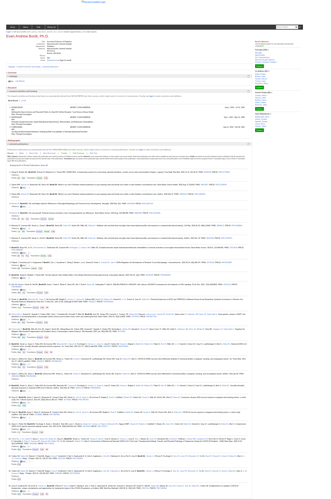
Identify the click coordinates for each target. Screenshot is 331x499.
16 (29, 228)
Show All (44, 165)
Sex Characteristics (262, 57)
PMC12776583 (224, 172)
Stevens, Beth (260, 98)
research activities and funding (28, 67)
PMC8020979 (95, 388)
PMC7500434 (75, 473)
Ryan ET (209, 456)
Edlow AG (92, 226)
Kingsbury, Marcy (261, 83)
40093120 (183, 194)
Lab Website (20, 81)
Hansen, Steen (260, 126)
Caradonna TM (202, 439)
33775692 (67, 400)
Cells (45, 178)
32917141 (145, 488)
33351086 (33, 444)
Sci (24, 292)
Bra (23, 219)
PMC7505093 (78, 458)
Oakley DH (133, 314)
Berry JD (202, 314)
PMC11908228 (199, 194)
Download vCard (53, 60)
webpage (11, 67)
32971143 (61, 458)
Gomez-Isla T (151, 314)
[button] (299, 27)
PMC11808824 (236, 226)
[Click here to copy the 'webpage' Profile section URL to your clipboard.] (248, 76)
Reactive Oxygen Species (265, 60)
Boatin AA (87, 424)
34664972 (40, 361)
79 (29, 349)
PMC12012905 (154, 213)
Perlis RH (66, 226)
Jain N (113, 262)
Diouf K (112, 397)
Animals (39, 178)
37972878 (233, 248)
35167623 (227, 284)
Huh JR (163, 344)
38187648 (210, 238)
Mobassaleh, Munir (262, 117)
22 (29, 491)
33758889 (38, 415)
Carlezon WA (86, 248)
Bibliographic (14, 140)
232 (28, 446)
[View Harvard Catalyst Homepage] (94, 1)
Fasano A (123, 344)
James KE (80, 299)
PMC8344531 (108, 302)
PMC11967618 (147, 204)
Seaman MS (35, 441)
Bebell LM (99, 299)
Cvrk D (78, 397)
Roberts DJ (108, 299)
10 (29, 253)
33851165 (15, 376)
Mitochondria (260, 55)
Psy (27, 219)
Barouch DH (45, 441)
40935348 (207, 172)
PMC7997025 (83, 400)
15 (29, 334)
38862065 (138, 213)
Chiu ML (106, 456)
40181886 (130, 204)
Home (12, 27)
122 (28, 429)
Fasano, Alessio (261, 79)
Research (12, 88)
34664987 (107, 346)
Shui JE (176, 456)
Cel (19, 231)
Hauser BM (191, 439)
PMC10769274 (226, 238)
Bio (19, 178)
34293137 (92, 302)
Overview (12, 73)
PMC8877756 (151, 317)
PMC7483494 (161, 488)
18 (29, 319)
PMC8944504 (165, 275)
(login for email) (65, 60)
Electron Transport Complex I (266, 62)
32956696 (58, 473)
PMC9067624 (56, 361)
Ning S (66, 486)
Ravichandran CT (39, 248)
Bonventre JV (194, 456)
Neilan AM (24, 456)
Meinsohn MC (33, 299)
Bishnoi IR (25, 185)
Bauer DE (90, 284)
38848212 (220, 226)
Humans (43, 219)
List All (23, 101)
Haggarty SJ (218, 329)
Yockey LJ (71, 299)
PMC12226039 (221, 185)
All (18, 219)
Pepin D (42, 299)
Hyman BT (161, 314)
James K (100, 344)
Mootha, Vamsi (260, 100)
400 (28, 402)
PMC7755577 (102, 426)
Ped (19, 464)
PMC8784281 (123, 346)
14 (29, 278)
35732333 (210, 262)
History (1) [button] (51, 27)
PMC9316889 (226, 262)
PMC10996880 (17, 250)
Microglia (258, 53)
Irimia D (225, 456)
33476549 (86, 426)
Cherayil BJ (105, 262)
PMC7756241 (49, 444)
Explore (259, 66)
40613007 (204, 185)
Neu (23, 337)
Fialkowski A (115, 471)
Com (19, 307)
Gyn (19, 405)
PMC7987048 (54, 415)
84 (29, 364)
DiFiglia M (200, 329)
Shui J (137, 439)
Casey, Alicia (260, 124)
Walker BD (55, 441)
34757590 (121, 331)
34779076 (135, 317)
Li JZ (124, 299)
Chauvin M (72, 344)
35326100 (149, 275)
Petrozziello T (17, 314)
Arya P (54, 456)
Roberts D (142, 424)
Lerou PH (152, 439)
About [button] (25, 27)
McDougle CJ (75, 248)
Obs (24, 405)
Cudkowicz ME (192, 314)
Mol (23, 231)
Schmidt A (173, 439)
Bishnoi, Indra (260, 76)
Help (38, 27)
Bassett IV (217, 456)
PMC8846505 (17, 287)
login (151, 96)
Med (23, 178)
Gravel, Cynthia (261, 119)
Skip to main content (11, 3)
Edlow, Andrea (260, 74)
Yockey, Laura (260, 81)
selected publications (50, 67)
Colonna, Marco (261, 95)
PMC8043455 (31, 376)
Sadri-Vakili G (212, 314)
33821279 (79, 388)
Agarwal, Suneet (261, 121)
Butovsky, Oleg (261, 105)
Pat (23, 322)
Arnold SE (170, 314)
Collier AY (28, 439)
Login (8, 32)
